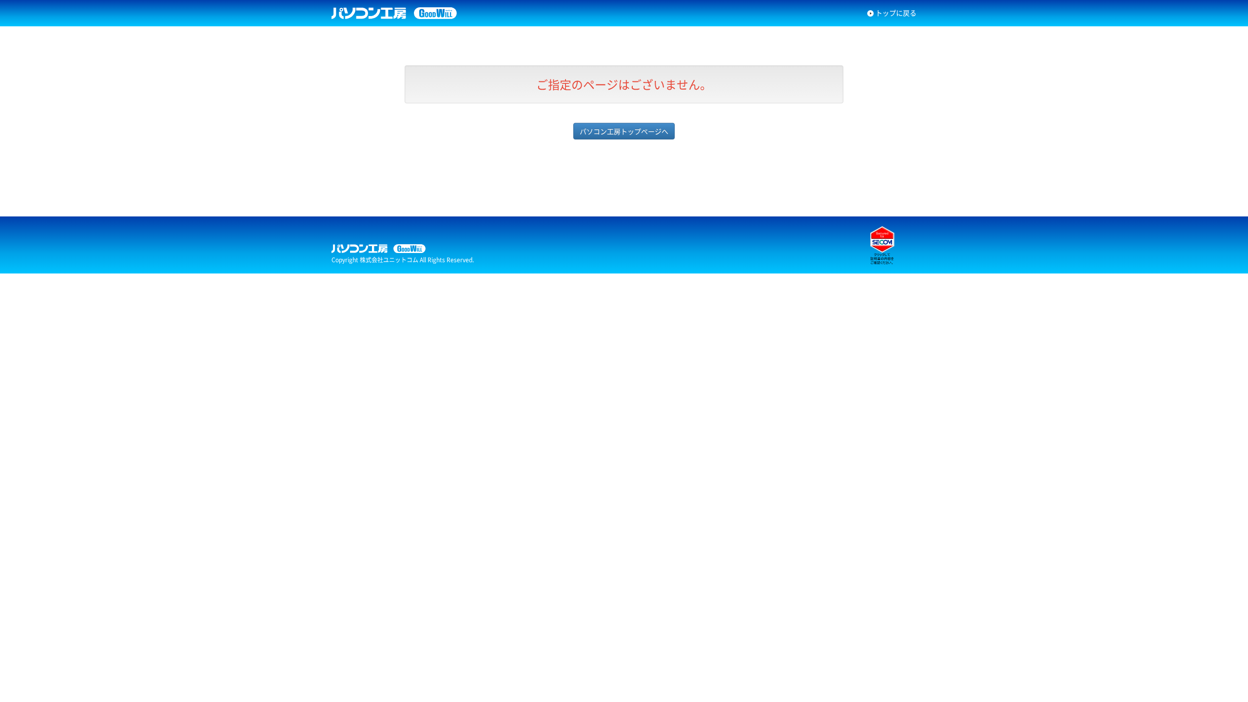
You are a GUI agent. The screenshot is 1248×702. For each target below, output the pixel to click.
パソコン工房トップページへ (624, 131)
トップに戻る (896, 13)
